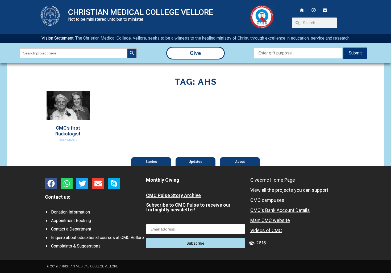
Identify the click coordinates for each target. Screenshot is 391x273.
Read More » (68, 140)
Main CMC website (270, 220)
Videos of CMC (266, 230)
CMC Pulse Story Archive (173, 195)
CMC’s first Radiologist (68, 130)
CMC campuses (267, 200)
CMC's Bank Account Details (280, 210)
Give (195, 53)
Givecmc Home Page (272, 180)
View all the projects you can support (289, 190)
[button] (51, 183)
